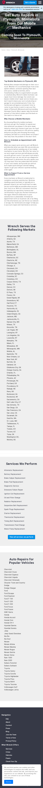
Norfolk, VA (11, 362)
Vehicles (9, 755)
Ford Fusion (8, 609)
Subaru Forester (10, 663)
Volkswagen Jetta (11, 690)
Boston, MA (11, 252)
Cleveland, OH (12, 271)
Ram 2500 (8, 660)
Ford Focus (8, 607)
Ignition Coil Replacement (14, 494)
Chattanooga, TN (13, 263)
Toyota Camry (9, 671)
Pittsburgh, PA (12, 381)
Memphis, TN (12, 341)
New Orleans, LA (13, 357)
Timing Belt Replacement (14, 521)
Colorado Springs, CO (15, 274)
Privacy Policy (11, 741)
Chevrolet (8, 569)
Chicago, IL (11, 266)
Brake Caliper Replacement (14, 478)
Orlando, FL (11, 373)
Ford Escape (9, 593)
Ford (6, 591)
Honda (6, 615)
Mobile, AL (11, 351)
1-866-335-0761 (16, 9)
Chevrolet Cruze (10, 572)
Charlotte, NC (12, 260)
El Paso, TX (11, 292)
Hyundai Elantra (10, 626)
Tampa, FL (11, 426)
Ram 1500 (8, 658)
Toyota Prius (9, 679)
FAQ (7, 719)
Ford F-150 (8, 599)
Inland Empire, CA (13, 314)
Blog (7, 731)
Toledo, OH (11, 429)
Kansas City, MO (13, 322)
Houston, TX (12, 306)
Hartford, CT (12, 303)
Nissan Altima (9, 644)
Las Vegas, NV (12, 330)
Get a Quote (30, 3)
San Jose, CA (12, 413)
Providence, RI (12, 386)
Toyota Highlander (11, 676)
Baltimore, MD (12, 247)
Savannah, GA (12, 416)
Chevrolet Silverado (12, 580)
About (8, 722)
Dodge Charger (10, 588)
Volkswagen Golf (10, 687)
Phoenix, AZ (11, 378)
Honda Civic (8, 620)
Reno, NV (10, 391)
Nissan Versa (9, 655)
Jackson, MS (12, 317)
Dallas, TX (11, 284)
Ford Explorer (9, 596)
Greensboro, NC (13, 301)
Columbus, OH (12, 279)
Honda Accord (9, 617)
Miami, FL (10, 343)
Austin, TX (11, 242)
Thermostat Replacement (14, 517)
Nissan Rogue (9, 650)
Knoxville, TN (12, 327)
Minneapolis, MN (13, 349)
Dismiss (8, 782)
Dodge (6, 585)
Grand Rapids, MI (13, 298)
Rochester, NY (12, 397)
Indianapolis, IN (13, 311)
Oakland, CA (11, 365)
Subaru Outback (10, 666)
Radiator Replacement (13, 502)
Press (8, 728)
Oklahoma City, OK (14, 367)
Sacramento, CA (13, 400)
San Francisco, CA (14, 410)
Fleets (8, 758)
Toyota (7, 668)
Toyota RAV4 (9, 682)
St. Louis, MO (12, 421)
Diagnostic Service (11, 486)
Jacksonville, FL (13, 319)
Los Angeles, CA (13, 335)
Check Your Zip (11, 761)
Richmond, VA (12, 394)
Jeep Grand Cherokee (12, 634)
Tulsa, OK (10, 434)
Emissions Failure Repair (13, 490)
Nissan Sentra (9, 652)
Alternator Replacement (13, 470)
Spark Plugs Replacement (14, 509)
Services (9, 749)
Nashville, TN (12, 354)
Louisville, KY (12, 338)
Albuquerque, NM (13, 236)
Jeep (6, 631)
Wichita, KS (11, 440)
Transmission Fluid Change (14, 525)
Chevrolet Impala (11, 577)
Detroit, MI (11, 290)
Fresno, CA (11, 295)
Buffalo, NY (11, 255)
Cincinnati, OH (12, 268)
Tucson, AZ (11, 432)
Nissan (6, 642)
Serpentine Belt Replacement (16, 505)
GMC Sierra (8, 612)
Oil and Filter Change (12, 498)
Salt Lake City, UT (14, 402)
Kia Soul (7, 639)
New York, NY (12, 359)
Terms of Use (11, 738)
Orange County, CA (14, 370)
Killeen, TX (11, 325)
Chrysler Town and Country (14, 583)
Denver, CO (11, 287)
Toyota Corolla (10, 674)
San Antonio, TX (13, 405)
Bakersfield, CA (13, 244)
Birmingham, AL (13, 250)
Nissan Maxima (10, 647)
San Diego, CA (12, 408)
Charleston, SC (12, 258)
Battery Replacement (12, 474)
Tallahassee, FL (13, 424)
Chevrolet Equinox (11, 575)
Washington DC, (13, 437)
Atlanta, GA (11, 239)
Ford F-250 (8, 601)
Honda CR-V (9, 623)
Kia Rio (6, 636)
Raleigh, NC (11, 389)
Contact (9, 725)
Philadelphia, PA (13, 375)
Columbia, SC (12, 276)
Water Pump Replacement (14, 529)
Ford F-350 (8, 604)
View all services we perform (21, 537)
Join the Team (11, 735)
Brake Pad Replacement (13, 482)
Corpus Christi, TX (14, 282)
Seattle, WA (11, 418)
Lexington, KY (12, 333)
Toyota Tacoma (10, 684)
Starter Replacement (12, 513)
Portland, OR (12, 383)
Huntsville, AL (12, 309)
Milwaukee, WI (12, 346)
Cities (8, 50)
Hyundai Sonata (10, 628)
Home (3, 50)
